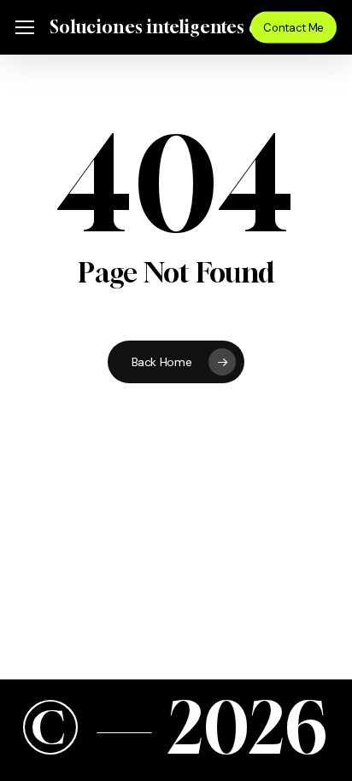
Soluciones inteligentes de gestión (192, 27)
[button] (24, 28)
